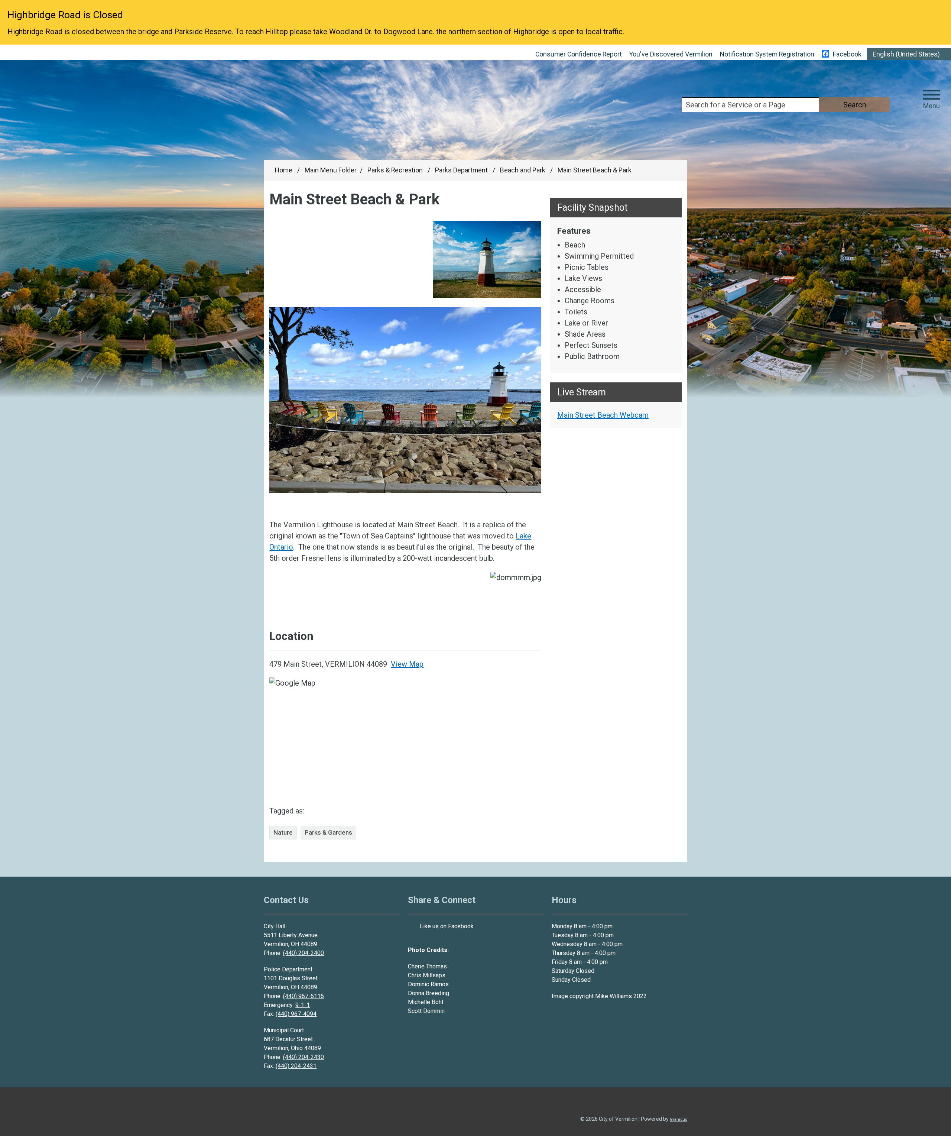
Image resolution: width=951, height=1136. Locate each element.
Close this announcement (941, 8)
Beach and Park (523, 170)
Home (283, 170)
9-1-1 (302, 1005)
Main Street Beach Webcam (603, 415)
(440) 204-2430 (303, 1057)
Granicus (678, 1119)
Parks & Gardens (328, 832)
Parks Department (462, 170)
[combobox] (909, 54)
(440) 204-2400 (303, 953)
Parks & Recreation (395, 170)
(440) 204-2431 (296, 1065)
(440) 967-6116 (303, 996)
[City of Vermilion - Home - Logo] (107, 113)
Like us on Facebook (447, 926)
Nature (283, 832)
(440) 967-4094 (296, 1013)
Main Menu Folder (331, 170)
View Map (407, 664)
